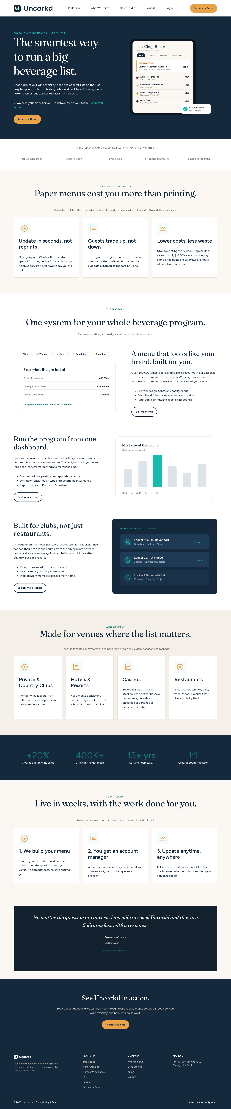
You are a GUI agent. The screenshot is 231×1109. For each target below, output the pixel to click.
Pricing (86, 1082)
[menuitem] (75, 8)
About (151, 8)
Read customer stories (114, 950)
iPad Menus (89, 1061)
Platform (74, 8)
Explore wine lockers (30, 587)
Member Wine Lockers (95, 1072)
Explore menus (144, 411)
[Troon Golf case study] (115, 158)
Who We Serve (100, 8)
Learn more (38, 688)
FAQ (85, 1077)
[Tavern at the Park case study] (198, 158)
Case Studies (128, 8)
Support (132, 1077)
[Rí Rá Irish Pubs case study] (32, 158)
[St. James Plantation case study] (157, 158)
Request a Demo (204, 8)
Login (169, 8)
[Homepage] (33, 8)
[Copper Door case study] (73, 158)
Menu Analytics (91, 1066)
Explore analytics (28, 497)
